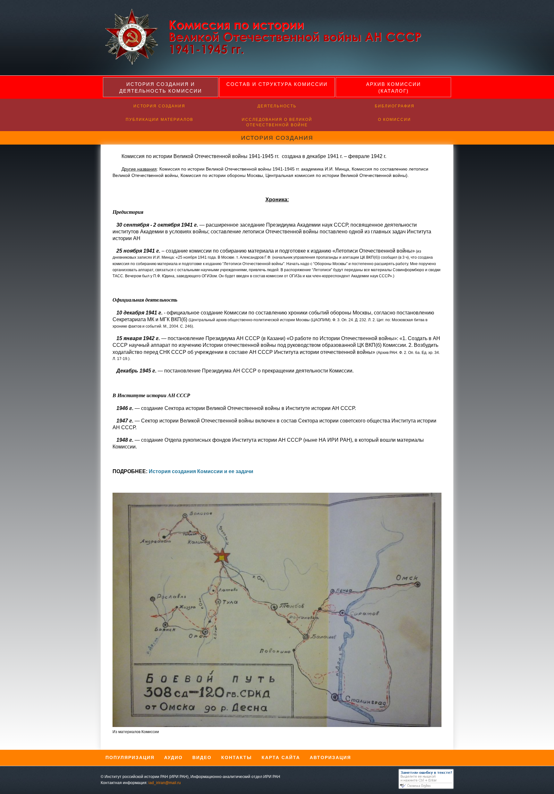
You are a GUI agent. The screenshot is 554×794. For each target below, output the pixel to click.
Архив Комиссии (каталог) (393, 87)
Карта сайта (281, 757)
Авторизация (330, 757)
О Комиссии (394, 119)
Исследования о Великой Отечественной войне (277, 122)
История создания (159, 106)
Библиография (395, 106)
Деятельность (277, 106)
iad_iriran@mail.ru (164, 783)
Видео (202, 757)
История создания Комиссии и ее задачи (201, 471)
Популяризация (130, 757)
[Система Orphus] (424, 787)
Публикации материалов (159, 119)
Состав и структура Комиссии (277, 84)
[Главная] (268, 64)
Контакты (236, 757)
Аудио (173, 757)
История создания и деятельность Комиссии (160, 87)
